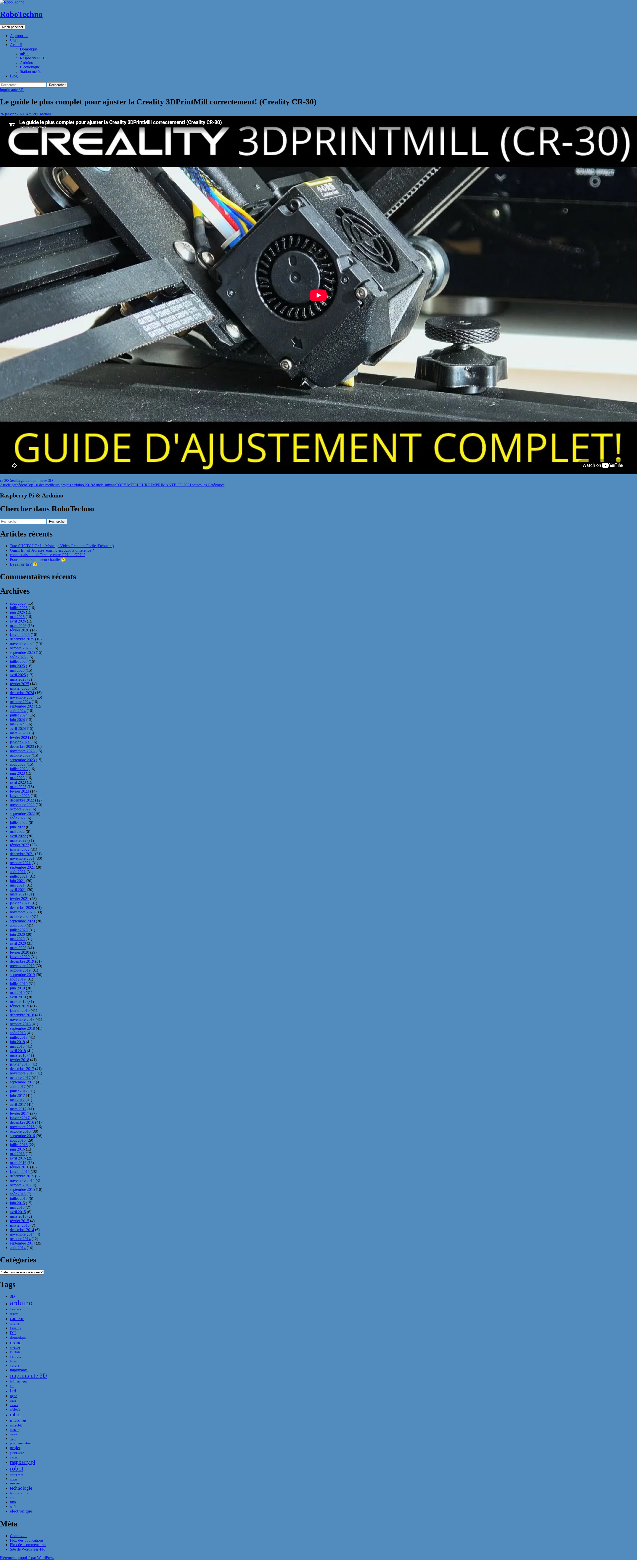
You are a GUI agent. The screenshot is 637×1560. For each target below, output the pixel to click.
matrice (14, 1405)
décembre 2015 (22, 1176)
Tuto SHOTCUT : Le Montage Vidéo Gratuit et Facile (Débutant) (62, 546)
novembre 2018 (22, 1019)
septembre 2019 (22, 975)
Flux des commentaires (28, 1545)
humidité (15, 1365)
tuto (13, 1502)
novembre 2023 (22, 751)
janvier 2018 (20, 1064)
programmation (21, 1443)
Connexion (18, 1536)
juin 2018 (17, 1042)
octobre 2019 (20, 970)
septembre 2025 (22, 652)
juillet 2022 (19, 822)
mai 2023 (17, 778)
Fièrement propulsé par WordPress (27, 1558)
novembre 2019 (22, 966)
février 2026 (19, 630)
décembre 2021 (22, 854)
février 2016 (19, 1167)
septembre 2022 (22, 813)
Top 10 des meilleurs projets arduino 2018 (46, 485)
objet (13, 1438)
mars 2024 (18, 733)
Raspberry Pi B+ (33, 58)
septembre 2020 (22, 921)
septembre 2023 (22, 760)
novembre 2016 (22, 1127)
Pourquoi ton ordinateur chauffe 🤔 (38, 559)
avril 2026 (18, 621)
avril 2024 (18, 728)
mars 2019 (18, 1001)
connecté (15, 1323)
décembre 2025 (22, 639)
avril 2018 (18, 1051)
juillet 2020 (19, 930)
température (19, 1493)
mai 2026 (17, 617)
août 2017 (18, 1086)
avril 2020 (18, 943)
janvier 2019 (20, 1010)
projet (15, 1447)
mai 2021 (17, 885)
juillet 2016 (19, 1145)
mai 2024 (17, 724)
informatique (18, 1381)
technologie (21, 1488)
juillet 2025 (19, 661)
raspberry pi (22, 1462)
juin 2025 (17, 666)
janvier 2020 (20, 957)
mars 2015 (18, 1216)
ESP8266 (15, 1352)
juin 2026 (17, 612)
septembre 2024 (22, 706)
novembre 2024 (22, 697)
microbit (16, 1425)
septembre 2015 (22, 1189)
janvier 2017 (20, 1118)
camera (14, 1314)
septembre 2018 (22, 1028)
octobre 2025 (20, 648)
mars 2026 (18, 626)
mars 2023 (18, 787)
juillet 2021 (19, 876)
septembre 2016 (22, 1136)
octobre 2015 (20, 1185)
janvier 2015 (20, 1225)
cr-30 (4, 480)
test (12, 1498)
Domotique (29, 49)
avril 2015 (18, 1212)
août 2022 (18, 818)
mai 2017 (17, 1100)
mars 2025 (18, 679)
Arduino (26, 62)
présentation (17, 1453)
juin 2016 (17, 1149)
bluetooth (15, 1309)
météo (13, 1434)
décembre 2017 (22, 1069)
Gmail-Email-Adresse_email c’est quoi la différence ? (52, 550)
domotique (18, 1337)
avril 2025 (18, 675)
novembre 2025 (22, 643)
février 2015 (19, 1221)
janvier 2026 (20, 634)
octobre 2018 (20, 1024)
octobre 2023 (20, 755)
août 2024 (18, 711)
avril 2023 (18, 782)
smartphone (16, 1474)
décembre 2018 (22, 1015)
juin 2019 (17, 988)
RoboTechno (21, 14)
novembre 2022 (22, 804)
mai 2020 (17, 939)
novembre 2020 (22, 912)
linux (13, 1400)
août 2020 (18, 925)
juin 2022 (17, 827)
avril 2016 (18, 1158)
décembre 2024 (22, 693)
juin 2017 (17, 1095)
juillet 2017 (19, 1091)
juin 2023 (17, 773)
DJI (13, 1332)
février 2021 (19, 898)
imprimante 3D (12, 90)
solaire (13, 1479)
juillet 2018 (19, 1037)
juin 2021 (17, 881)
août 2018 (18, 1033)
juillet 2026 (19, 608)
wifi (13, 1507)
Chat (13, 40)
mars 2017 (18, 1109)
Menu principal (12, 27)
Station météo (30, 71)
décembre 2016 (22, 1122)
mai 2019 (17, 992)
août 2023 (18, 764)
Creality (14, 480)
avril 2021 (18, 890)
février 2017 (19, 1113)
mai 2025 (17, 670)
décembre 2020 (22, 907)
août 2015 (18, 1194)
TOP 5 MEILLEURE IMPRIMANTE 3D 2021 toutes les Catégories (158, 485)
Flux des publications (26, 1540)
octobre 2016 (20, 1131)
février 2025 (19, 684)
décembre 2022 (22, 800)
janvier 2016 (20, 1171)
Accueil (16, 45)
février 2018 (19, 1060)
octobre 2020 (20, 916)
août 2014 (18, 1248)
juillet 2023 (19, 769)
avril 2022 (18, 836)
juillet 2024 (19, 715)
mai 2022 (17, 831)
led (13, 1390)
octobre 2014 (20, 1239)
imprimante (19, 1370)
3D (12, 1296)
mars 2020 (18, 948)
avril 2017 (18, 1104)
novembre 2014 (22, 1234)
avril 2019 (18, 997)
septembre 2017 (22, 1082)
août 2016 (18, 1140)
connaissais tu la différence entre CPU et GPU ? (47, 555)
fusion (13, 1361)
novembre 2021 (22, 858)
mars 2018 (18, 1055)
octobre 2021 (20, 863)
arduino (21, 1303)
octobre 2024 (20, 702)
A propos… (19, 36)
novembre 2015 (22, 1180)
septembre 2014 (22, 1243)
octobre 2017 (20, 1077)
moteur (14, 1430)
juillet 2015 (19, 1198)
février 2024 (19, 737)
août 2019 (18, 979)
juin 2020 (17, 934)
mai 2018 (17, 1046)
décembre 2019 (22, 961)
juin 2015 (17, 1203)
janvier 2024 (20, 742)
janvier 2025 (20, 688)
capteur (17, 1318)
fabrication (16, 1356)
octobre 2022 (20, 809)
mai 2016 (17, 1154)
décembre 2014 (22, 1230)
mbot (15, 1415)
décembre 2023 (22, 746)
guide (25, 480)
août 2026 (18, 603)
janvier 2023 (20, 796)
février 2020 (19, 952)
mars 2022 (18, 840)
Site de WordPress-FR (27, 1549)
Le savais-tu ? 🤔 (24, 564)
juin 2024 (17, 719)
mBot (24, 53)
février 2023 (19, 791)
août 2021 (18, 872)
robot (16, 1468)
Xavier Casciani (38, 114)
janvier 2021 (20, 903)
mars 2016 (18, 1162)
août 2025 (18, 657)
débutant (15, 1348)
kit (12, 1386)
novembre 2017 (22, 1073)
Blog (14, 76)
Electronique (30, 67)
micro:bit (18, 1420)
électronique (21, 1511)
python (14, 1457)
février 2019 (19, 1006)
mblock (15, 1409)
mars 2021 (18, 894)
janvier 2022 (20, 849)
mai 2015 (17, 1207)
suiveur (15, 1483)
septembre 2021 (22, 867)
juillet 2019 (19, 983)
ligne (13, 1396)
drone (15, 1342)
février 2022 (19, 845)
